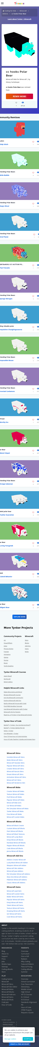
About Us (5, 954)
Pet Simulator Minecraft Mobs (17, 809)
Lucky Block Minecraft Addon (17, 863)
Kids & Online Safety (9, 1026)
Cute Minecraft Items (14, 917)
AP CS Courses (26, 994)
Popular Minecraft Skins (15, 766)
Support (5, 956)
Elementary (25, 987)
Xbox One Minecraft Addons (17, 877)
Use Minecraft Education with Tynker (15, 709)
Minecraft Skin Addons (15, 868)
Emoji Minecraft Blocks (15, 840)
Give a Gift (25, 956)
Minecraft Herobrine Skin (16, 783)
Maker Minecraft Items (15, 897)
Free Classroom (27, 984)
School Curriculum (28, 981)
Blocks (27, 643)
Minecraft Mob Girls (14, 803)
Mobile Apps (6, 964)
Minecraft (23, 11)
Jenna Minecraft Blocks (15, 851)
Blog (3, 951)
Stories (6, 660)
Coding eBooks (7, 969)
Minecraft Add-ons (8, 994)
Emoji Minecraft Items (15, 902)
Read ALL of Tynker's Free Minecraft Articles (18, 715)
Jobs (3, 961)
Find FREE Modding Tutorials (13, 706)
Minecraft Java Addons (15, 871)
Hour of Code (7, 1005)
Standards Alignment (29, 1002)
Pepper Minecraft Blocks (15, 845)
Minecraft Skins (7, 984)
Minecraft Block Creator (15, 825)
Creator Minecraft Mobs (15, 791)
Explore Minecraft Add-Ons (12, 701)
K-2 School (25, 997)
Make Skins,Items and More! (13, 692)
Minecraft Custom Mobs (15, 817)
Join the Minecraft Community (13, 698)
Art (5, 640)
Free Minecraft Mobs (14, 814)
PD (22, 1005)
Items (27, 649)
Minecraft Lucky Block (15, 837)
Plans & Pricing (26, 967)
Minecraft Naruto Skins (15, 771)
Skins (26, 640)
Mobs (27, 652)
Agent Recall (8, 676)
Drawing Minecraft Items (16, 911)
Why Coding (25, 961)
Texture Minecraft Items (15, 908)
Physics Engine (8, 649)
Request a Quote (27, 1012)
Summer (24, 972)
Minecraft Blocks (8, 992)
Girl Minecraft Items (14, 914)
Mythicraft (7, 679)
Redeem (24, 959)
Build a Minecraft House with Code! (15, 703)
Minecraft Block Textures (16, 834)
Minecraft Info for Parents (12, 712)
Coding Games (7, 979)
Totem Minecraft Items (15, 905)
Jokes (5, 646)
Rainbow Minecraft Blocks (16, 843)
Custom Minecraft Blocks (16, 828)
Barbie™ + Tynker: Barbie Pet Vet (14, 728)
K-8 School (25, 1000)
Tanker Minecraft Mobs (15, 811)
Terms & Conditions (9, 1022)
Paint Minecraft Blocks (15, 831)
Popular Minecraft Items (15, 900)
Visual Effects (8, 643)
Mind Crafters (8, 682)
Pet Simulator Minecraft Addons (18, 874)
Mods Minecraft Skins (15, 760)
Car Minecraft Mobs (14, 806)
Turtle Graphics (8, 666)
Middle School (26, 989)
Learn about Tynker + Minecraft (19, 19)
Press (4, 959)
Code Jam (5, 1002)
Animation (7, 654)
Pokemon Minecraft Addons (17, 880)
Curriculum (25, 954)
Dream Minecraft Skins (15, 774)
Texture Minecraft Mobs (15, 794)
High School (25, 992)
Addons (5, 14)
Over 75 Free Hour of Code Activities (15, 736)
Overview (24, 951)
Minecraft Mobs (7, 989)
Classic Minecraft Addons (16, 883)
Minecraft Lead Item (14, 891)
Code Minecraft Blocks (15, 848)
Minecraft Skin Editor (9, 987)
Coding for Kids (10, 11)
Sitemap (5, 967)
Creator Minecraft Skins (15, 769)
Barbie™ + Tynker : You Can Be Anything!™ (17, 725)
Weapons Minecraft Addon (16, 865)
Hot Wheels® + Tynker (11, 734)
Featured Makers (27, 964)
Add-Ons (28, 646)
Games (6, 657)
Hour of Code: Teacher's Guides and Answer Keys (19, 739)
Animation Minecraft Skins (16, 777)
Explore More (19, 617)
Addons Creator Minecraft (16, 860)
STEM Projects (26, 1010)
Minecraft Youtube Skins (15, 763)
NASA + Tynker (8, 731)
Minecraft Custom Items (15, 894)
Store (4, 972)
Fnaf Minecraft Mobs (14, 797)
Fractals (6, 652)
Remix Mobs (19, 96)
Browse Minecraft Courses (12, 695)
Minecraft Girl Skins (14, 780)
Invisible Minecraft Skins (16, 757)
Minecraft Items (7, 997)
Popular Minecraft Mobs (15, 800)
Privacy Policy (8, 1024)
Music (6, 663)
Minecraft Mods (7, 1000)
